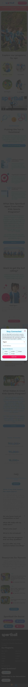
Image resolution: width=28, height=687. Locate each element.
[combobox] (14, 341)
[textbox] (12, 341)
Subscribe (14, 356)
